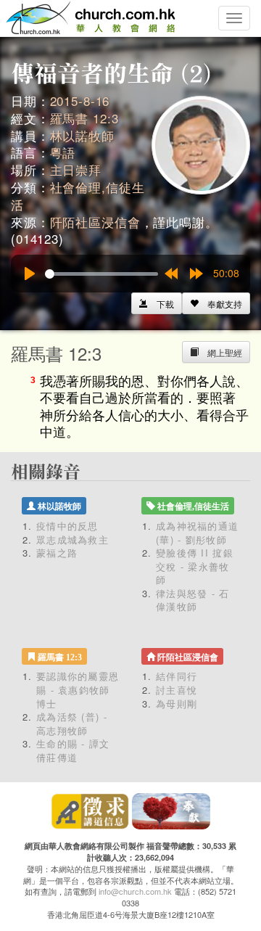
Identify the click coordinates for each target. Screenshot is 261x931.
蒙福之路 (57, 552)
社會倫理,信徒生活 (77, 195)
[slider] (101, 274)
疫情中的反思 (67, 526)
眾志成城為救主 (72, 539)
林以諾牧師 (82, 135)
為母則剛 (176, 703)
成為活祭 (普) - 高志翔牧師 (71, 723)
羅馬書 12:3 (84, 118)
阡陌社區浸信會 (95, 222)
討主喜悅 (176, 690)
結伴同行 (176, 676)
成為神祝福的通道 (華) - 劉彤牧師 (197, 532)
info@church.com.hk (135, 891)
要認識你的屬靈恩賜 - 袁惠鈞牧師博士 (77, 689)
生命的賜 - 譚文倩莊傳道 (73, 750)
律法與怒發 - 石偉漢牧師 (193, 600)
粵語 (63, 152)
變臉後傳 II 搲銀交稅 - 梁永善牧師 (194, 566)
